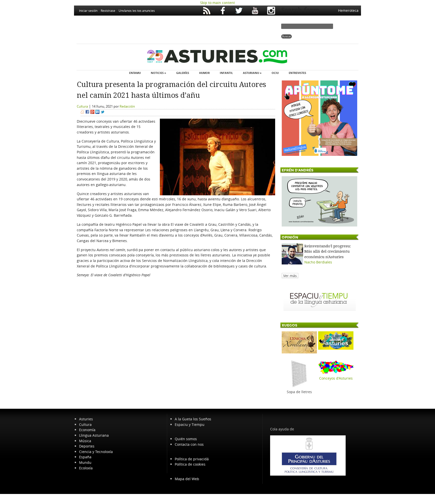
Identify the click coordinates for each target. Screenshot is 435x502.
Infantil (226, 73)
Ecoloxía (86, 468)
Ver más (290, 275)
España (85, 456)
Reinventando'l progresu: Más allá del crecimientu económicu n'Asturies (327, 251)
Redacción (127, 106)
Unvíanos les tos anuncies (137, 11)
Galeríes (182, 73)
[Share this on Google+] (92, 112)
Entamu (135, 73)
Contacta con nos (189, 444)
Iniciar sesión (88, 11)
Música (85, 440)
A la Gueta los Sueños (193, 419)
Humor (204, 73)
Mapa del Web (187, 478)
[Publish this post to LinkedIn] (97, 112)
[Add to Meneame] (82, 112)
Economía (87, 429)
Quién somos (186, 438)
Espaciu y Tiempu (189, 424)
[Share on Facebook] (87, 112)
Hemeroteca (348, 10)
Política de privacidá (192, 459)
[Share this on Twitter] (102, 112)
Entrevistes (297, 73)
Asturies (86, 419)
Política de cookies (190, 464)
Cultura (82, 106)
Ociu (275, 73)
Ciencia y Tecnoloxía (96, 451)
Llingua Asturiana (94, 435)
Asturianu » (252, 73)
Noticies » (158, 73)
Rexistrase (108, 11)
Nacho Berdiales (318, 262)
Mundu (85, 462)
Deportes (86, 446)
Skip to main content (217, 2)
